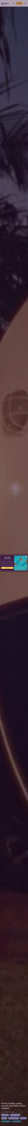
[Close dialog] (26, 556)
